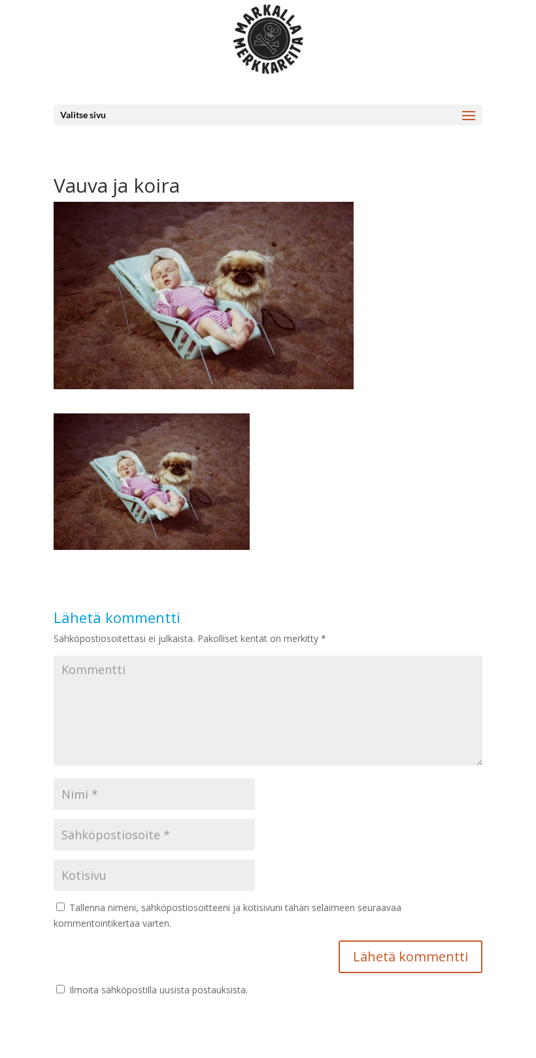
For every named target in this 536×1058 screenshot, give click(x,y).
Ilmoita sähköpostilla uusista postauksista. (158, 990)
